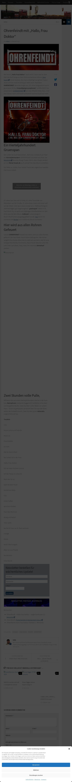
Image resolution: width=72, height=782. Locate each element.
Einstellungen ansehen (36, 775)
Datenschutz (37, 779)
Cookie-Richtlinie (29, 779)
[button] (69, 749)
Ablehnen (36, 770)
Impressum (43, 779)
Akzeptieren (36, 765)
